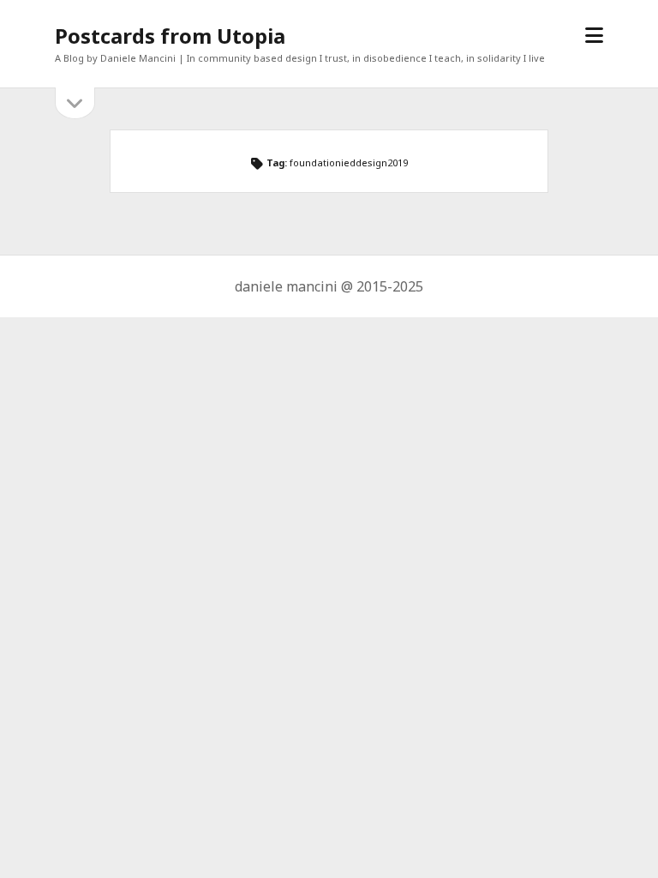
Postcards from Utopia (170, 35)
